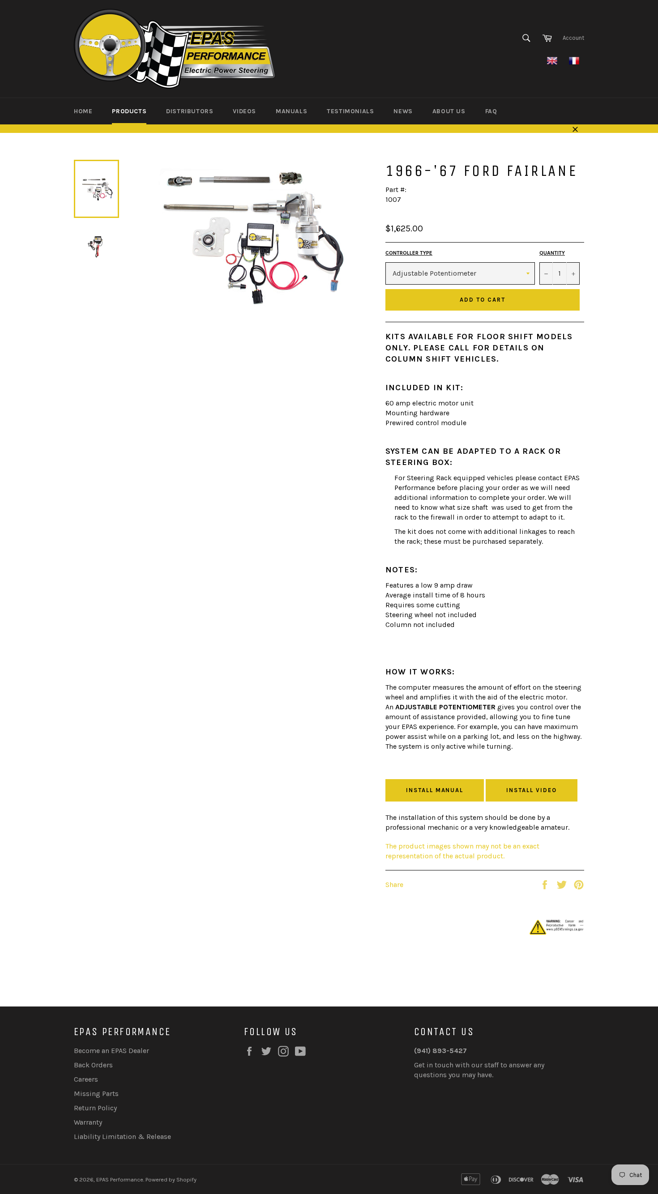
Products (129, 111)
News (402, 111)
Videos (244, 111)
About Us (449, 111)
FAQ (491, 111)
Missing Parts (96, 1093)
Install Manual (434, 790)
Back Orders (93, 1065)
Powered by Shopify (171, 1179)
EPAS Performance (119, 1179)
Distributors (189, 111)
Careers (86, 1079)
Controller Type (408, 253)
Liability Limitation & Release (122, 1136)
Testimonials (350, 111)
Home (83, 111)
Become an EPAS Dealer (111, 1050)
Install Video (531, 790)
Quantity (552, 253)
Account (573, 37)
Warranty (88, 1122)
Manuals (291, 111)
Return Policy (95, 1108)
